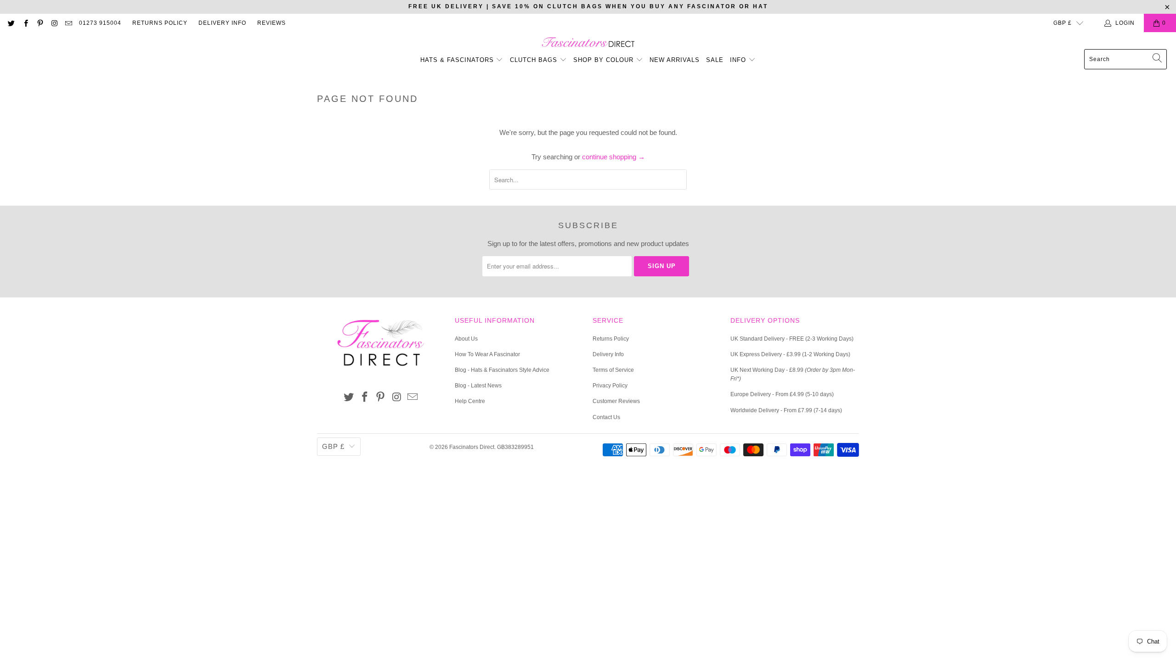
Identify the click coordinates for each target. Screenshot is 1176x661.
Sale (715, 59)
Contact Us (606, 417)
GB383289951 (515, 447)
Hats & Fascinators (457, 59)
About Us (466, 339)
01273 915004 (100, 23)
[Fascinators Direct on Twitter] (11, 23)
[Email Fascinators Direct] (68, 23)
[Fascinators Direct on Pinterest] (40, 23)
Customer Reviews (616, 401)
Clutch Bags (535, 59)
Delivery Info (222, 23)
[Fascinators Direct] (588, 43)
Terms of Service (613, 370)
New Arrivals (675, 59)
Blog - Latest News (478, 385)
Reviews (271, 23)
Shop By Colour (604, 59)
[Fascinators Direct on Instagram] (54, 23)
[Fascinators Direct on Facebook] (25, 23)
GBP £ (1062, 23)
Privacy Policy (610, 385)
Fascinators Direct (471, 447)
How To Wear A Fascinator (487, 354)
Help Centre (470, 401)
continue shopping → (613, 157)
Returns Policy (159, 23)
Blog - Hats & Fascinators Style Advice (502, 370)
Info (739, 59)
